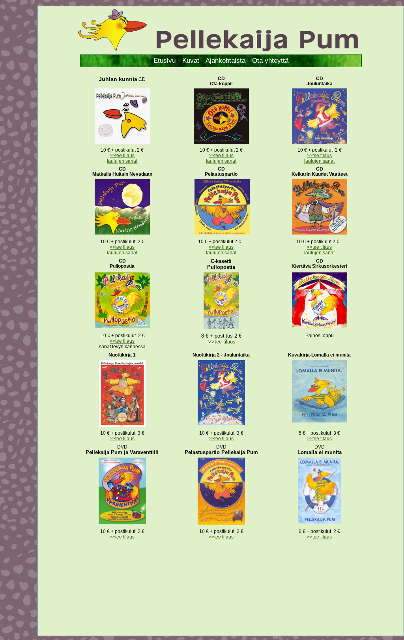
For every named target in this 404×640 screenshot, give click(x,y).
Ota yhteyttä (270, 60)
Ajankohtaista (225, 60)
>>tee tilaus (122, 155)
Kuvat (190, 60)
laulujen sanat (122, 161)
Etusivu (164, 60)
